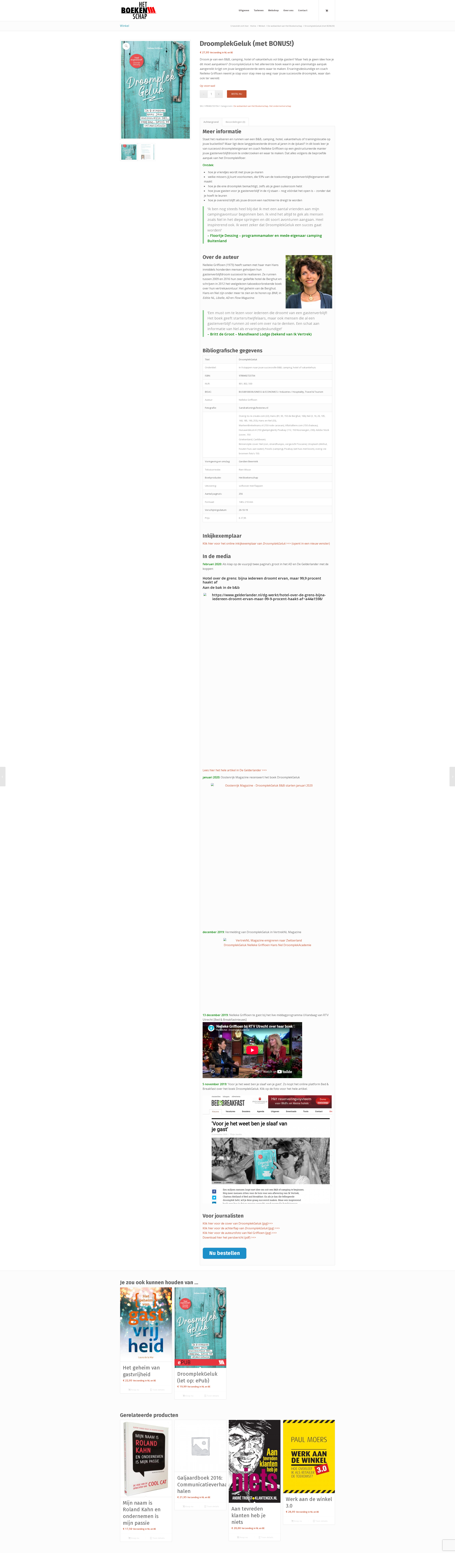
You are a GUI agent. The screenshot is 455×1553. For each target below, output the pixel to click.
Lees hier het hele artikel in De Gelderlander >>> (235, 770)
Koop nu (135, 1389)
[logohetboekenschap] (138, 10)
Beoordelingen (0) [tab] (235, 121)
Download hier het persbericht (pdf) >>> (229, 1237)
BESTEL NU (236, 93)
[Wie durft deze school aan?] (452, 776)
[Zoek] (313, 10)
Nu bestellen (224, 1253)
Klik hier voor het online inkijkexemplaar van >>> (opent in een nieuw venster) (266, 543)
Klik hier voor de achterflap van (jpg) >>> (241, 1228)
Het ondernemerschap (280, 106)
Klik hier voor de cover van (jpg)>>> (238, 1223)
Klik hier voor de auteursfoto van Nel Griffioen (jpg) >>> (240, 1233)
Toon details (158, 1389)
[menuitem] (243, 10)
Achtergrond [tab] (211, 121)
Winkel (124, 26)
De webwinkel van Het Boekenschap (251, 106)
